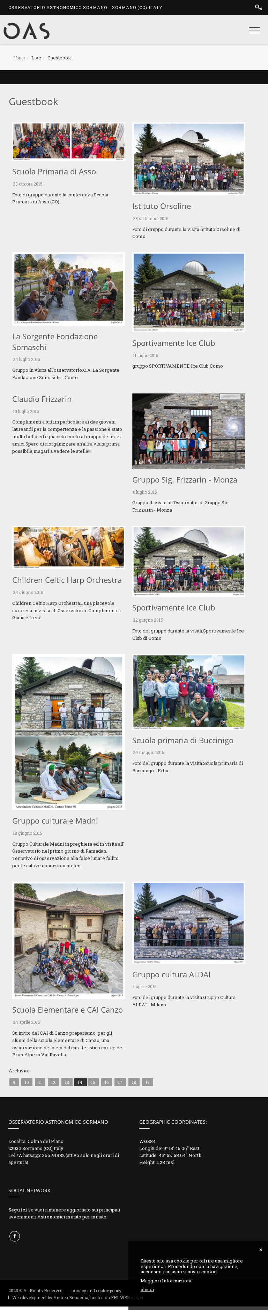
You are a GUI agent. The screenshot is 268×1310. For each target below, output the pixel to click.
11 (40, 1082)
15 (93, 1082)
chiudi (147, 1290)
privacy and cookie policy (96, 1290)
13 (67, 1082)
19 (148, 1082)
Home (19, 58)
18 (134, 1082)
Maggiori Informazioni (166, 1281)
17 (120, 1082)
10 (27, 1082)
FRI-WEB (120, 1297)
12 (53, 1082)
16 (107, 1082)
